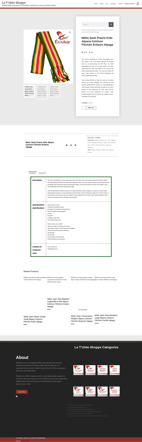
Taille (104, 142)
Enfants (113, 142)
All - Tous (108, 140)
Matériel (97, 140)
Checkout (113, 3)
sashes (103, 150)
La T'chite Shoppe (14, 2)
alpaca (112, 150)
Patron (90, 142)
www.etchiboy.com (52, 247)
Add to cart (91, 107)
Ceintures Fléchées (91, 30)
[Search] (111, 24)
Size (108, 142)
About (101, 3)
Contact (120, 3)
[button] (70, 32)
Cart (107, 3)
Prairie (93, 145)
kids (107, 150)
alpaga (93, 150)
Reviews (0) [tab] (42, 173)
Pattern (100, 142)
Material (94, 142)
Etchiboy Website (129, 3)
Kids (89, 145)
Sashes (102, 145)
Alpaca (102, 140)
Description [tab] (32, 173)
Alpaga (113, 140)
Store (96, 3)
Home (83, 30)
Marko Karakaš (25, 441)
